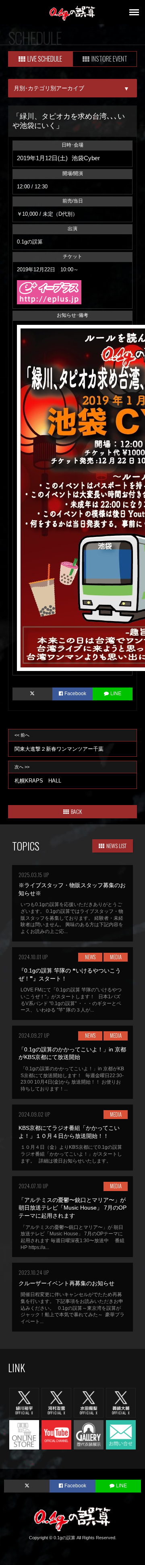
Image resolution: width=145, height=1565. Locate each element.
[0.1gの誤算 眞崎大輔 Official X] (121, 1402)
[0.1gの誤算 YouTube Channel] (56, 1434)
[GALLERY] (89, 1434)
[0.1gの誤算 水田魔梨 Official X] (89, 1402)
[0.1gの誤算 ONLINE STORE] (24, 1434)
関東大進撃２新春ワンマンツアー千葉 (59, 742)
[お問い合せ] (121, 1434)
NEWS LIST (116, 845)
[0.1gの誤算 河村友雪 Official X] (56, 1402)
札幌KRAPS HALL (37, 774)
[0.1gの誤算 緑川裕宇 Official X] (24, 1402)
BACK (76, 811)
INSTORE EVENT (109, 59)
